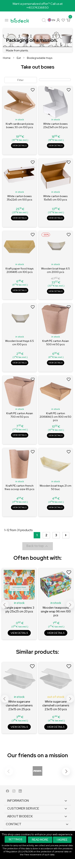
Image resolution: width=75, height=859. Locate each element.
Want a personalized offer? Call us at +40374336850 (37, 6)
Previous (5, 605)
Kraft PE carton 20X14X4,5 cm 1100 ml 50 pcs (55, 417)
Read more (40, 839)
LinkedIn (20, 791)
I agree (62, 839)
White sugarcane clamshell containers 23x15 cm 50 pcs (55, 705)
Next (70, 605)
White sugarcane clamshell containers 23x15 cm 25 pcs (19, 705)
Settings (15, 839)
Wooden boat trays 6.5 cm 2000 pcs (55, 270)
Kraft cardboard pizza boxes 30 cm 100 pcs (19, 125)
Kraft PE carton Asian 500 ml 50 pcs (55, 342)
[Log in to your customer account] (58, 20)
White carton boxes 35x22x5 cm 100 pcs (19, 197)
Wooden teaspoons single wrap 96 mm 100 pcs (56, 611)
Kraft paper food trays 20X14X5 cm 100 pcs (20, 270)
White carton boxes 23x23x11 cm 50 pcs (55, 125)
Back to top (37, 546)
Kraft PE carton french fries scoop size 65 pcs (19, 487)
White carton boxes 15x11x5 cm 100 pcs (55, 197)
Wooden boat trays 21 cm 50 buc (55, 487)
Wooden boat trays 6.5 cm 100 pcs (19, 342)
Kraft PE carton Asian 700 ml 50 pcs (19, 415)
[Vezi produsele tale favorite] (63, 20)
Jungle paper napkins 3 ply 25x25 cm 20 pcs (19, 609)
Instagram (13, 791)
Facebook (7, 791)
